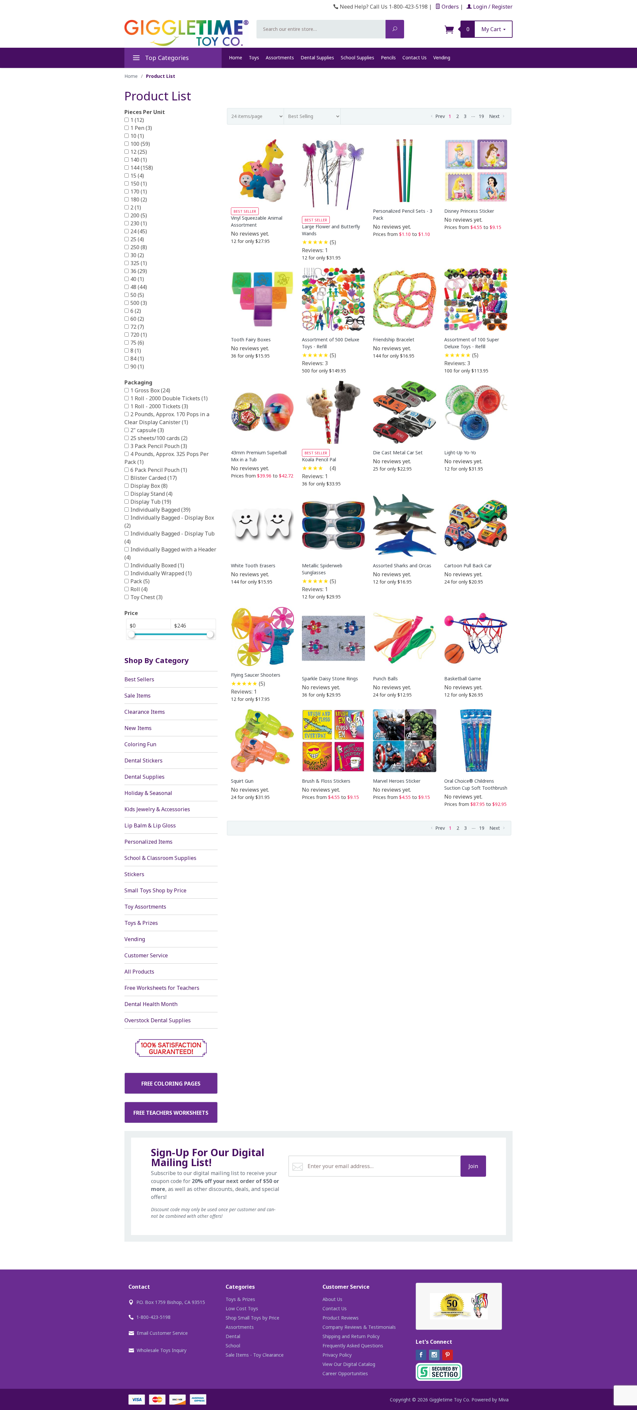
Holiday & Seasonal (148, 793)
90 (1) (137, 366)
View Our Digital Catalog (348, 1364)
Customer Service (146, 955)
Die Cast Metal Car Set (398, 452)
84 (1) (137, 358)
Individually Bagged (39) (160, 509)
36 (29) (138, 271)
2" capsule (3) (147, 430)
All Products (139, 971)
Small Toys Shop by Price (155, 890)
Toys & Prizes (141, 923)
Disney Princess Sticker (469, 211)
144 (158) (141, 167)
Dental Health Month (150, 1004)
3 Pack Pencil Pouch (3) (158, 446)
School (233, 1345)
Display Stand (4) (151, 493)
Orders (449, 6)
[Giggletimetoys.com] (186, 33)
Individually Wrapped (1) (161, 573)
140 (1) (138, 159)
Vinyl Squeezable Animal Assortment (256, 221)
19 (481, 116)
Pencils (388, 57)
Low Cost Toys (242, 1308)
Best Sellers (139, 679)
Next (495, 116)
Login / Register (492, 6)
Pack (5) (140, 581)
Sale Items (137, 695)
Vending (441, 57)
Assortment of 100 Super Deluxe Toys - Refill (471, 343)
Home (235, 57)
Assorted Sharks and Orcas (402, 565)
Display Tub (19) (150, 501)
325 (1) (138, 263)
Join (473, 1166)
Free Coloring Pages (170, 1083)
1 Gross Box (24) (150, 390)
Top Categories (166, 58)
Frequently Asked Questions (352, 1345)
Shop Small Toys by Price (252, 1318)
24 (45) (138, 231)
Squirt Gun (242, 781)
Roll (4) (139, 589)
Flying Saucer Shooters (255, 675)
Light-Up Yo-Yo (460, 452)
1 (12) (137, 120)
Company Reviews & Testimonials (359, 1327)
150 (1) (138, 183)
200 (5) (138, 215)
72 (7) (137, 326)
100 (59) (140, 143)
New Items (138, 728)
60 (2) (137, 318)
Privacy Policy (337, 1355)
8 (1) (135, 350)
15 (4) (137, 175)
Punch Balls (385, 678)
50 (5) (137, 295)
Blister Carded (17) (153, 477)
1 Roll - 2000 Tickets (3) (159, 406)
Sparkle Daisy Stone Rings (330, 678)
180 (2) (138, 199)
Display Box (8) (149, 485)
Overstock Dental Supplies (157, 1020)
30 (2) (137, 255)
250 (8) (138, 247)
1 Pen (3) (141, 128)
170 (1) (138, 191)
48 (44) (138, 287)
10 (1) (137, 136)
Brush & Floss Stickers (326, 781)
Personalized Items (148, 841)
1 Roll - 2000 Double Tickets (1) (169, 398)
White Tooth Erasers (253, 565)
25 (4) (137, 239)
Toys (254, 57)
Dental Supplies (317, 57)
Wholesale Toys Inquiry (161, 1350)
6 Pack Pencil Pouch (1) (158, 470)
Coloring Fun (140, 744)
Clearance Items (144, 711)
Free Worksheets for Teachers (161, 987)
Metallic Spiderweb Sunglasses (322, 569)
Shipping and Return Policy (351, 1336)
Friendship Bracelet (393, 339)
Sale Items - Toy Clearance (255, 1355)
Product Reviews (340, 1318)
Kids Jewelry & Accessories (157, 809)
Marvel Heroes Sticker (396, 781)
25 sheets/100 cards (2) (158, 438)
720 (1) (138, 334)
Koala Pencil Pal (319, 459)
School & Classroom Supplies (160, 858)
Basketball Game (462, 678)
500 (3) (138, 303)
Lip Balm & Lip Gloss (150, 825)
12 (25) (138, 151)
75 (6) (137, 342)
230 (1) (138, 223)
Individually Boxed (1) (157, 565)
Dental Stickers (143, 760)
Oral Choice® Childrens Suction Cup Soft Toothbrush (475, 784)
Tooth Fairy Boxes (251, 339)
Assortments (280, 57)
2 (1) (135, 207)
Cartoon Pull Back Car (468, 565)
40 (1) (137, 279)
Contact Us (414, 57)
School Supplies (357, 57)
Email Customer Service (162, 1333)
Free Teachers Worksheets (170, 1112)
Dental (233, 1336)
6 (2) (135, 310)
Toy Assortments (145, 906)
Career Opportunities (345, 1373)
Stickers (134, 874)
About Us (332, 1299)
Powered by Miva (490, 1399)
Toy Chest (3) (146, 597)
